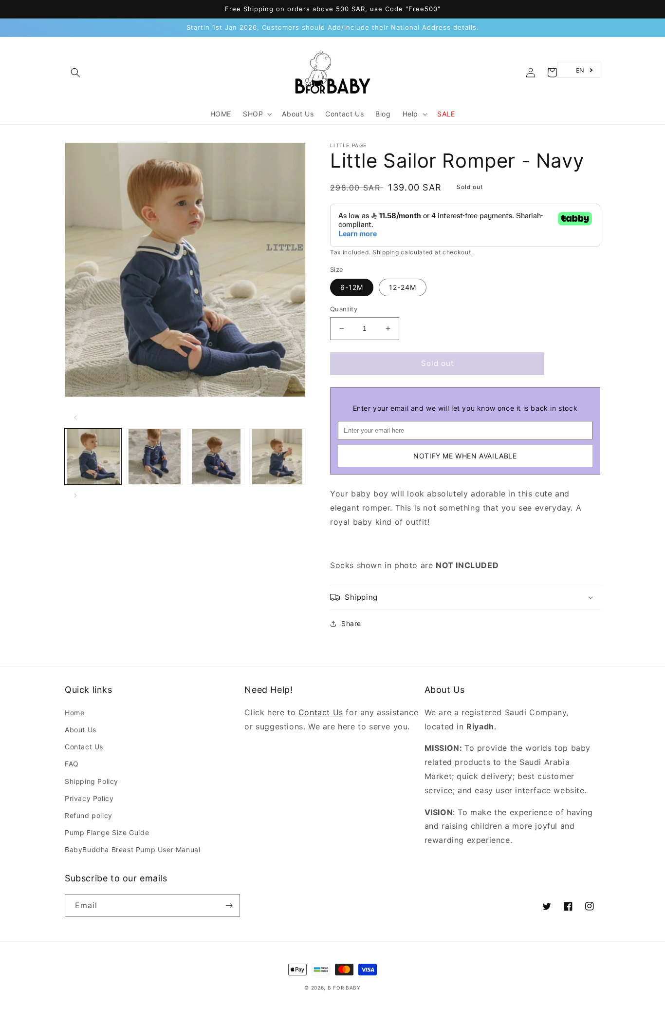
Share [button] (351, 623)
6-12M (351, 287)
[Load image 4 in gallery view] (277, 456)
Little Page (348, 145)
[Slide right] (75, 495)
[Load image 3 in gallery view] (216, 456)
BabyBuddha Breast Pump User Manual (132, 849)
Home (74, 712)
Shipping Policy (91, 781)
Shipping (385, 252)
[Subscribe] (229, 905)
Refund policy (88, 815)
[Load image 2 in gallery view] (154, 456)
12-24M (402, 287)
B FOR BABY (344, 988)
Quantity (343, 309)
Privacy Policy (89, 798)
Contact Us (84, 747)
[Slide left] (75, 417)
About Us (80, 729)
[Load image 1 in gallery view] (93, 456)
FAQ (72, 764)
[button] (75, 72)
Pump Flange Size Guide (107, 832)
